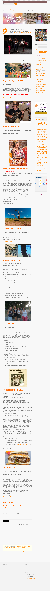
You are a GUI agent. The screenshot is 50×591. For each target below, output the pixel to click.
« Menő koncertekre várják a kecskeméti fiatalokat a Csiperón (17, 546)
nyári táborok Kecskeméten (43, 160)
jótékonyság (40, 139)
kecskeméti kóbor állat (42, 149)
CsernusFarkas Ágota (42, 129)
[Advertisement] (42, 206)
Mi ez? (5, 1)
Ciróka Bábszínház (41, 126)
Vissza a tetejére (27, 551)
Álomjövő (39, 168)
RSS (43, 99)
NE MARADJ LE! (14, 1)
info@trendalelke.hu (31, 578)
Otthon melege (40, 587)
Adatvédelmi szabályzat (8, 571)
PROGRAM (12, 10)
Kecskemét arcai (40, 141)
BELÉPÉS (8, 1)
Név (36, 44)
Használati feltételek (41, 49)
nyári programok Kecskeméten (43, 159)
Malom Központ (43, 157)
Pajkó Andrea (40, 165)
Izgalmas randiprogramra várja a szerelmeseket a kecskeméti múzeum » (16, 549)
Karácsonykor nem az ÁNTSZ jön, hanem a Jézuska (41, 92)
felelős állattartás (41, 136)
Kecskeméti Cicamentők (43, 143)
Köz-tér (45, 587)
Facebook (36, 99)
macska (38, 155)
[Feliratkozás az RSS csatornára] (45, 56)
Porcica (32, 587)
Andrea (40, 99)
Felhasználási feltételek (8, 573)
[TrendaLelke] (7, 5)
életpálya (39, 170)
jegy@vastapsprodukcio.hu (23, 444)
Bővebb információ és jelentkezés (11, 497)
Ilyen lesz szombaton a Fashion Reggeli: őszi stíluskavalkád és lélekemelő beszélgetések (26, 537)
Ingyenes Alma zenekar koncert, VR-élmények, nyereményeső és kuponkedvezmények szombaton (25, 541)
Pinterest (38, 99)
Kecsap (46, 139)
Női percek (36, 587)
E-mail (36, 47)
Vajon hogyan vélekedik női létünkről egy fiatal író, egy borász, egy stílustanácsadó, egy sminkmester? (26, 527)
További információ (7, 241)
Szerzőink (20, 1)
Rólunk (5, 567)
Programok (9, 515)
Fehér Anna (40, 134)
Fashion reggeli (41, 131)
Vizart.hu (28, 569)
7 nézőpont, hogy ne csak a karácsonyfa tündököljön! (41, 60)
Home (9, 10)
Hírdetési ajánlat (7, 575)
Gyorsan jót (28, 587)
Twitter (29, 582)
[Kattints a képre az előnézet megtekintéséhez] (17, 54)
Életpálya (23, 587)
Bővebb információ (7, 98)
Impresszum (6, 569)
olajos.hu (28, 567)
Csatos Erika (40, 127)
